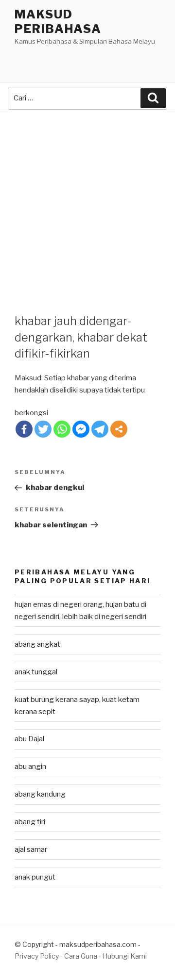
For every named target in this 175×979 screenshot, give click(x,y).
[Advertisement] (87, 202)
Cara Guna (81, 956)
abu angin (30, 766)
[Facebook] (24, 429)
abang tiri (30, 821)
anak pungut (35, 877)
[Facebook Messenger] (80, 429)
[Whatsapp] (61, 429)
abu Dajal (29, 738)
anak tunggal (36, 672)
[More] (118, 429)
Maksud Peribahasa (58, 21)
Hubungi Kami (125, 956)
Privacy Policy (37, 956)
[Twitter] (43, 429)
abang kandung (40, 794)
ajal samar (31, 849)
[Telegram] (99, 429)
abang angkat (37, 644)
